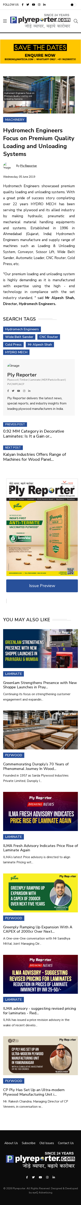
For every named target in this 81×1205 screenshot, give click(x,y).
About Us (11, 1143)
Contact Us (66, 1143)
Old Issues (46, 1143)
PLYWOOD (13, 755)
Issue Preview (42, 586)
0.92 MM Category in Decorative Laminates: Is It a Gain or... (33, 433)
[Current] (42, 527)
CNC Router (48, 337)
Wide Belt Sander (19, 337)
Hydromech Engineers (22, 329)
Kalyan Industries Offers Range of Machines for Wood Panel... (34, 457)
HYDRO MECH (16, 352)
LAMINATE (13, 674)
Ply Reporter (28, 166)
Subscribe (29, 1143)
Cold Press (13, 344)
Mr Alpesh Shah (40, 344)
